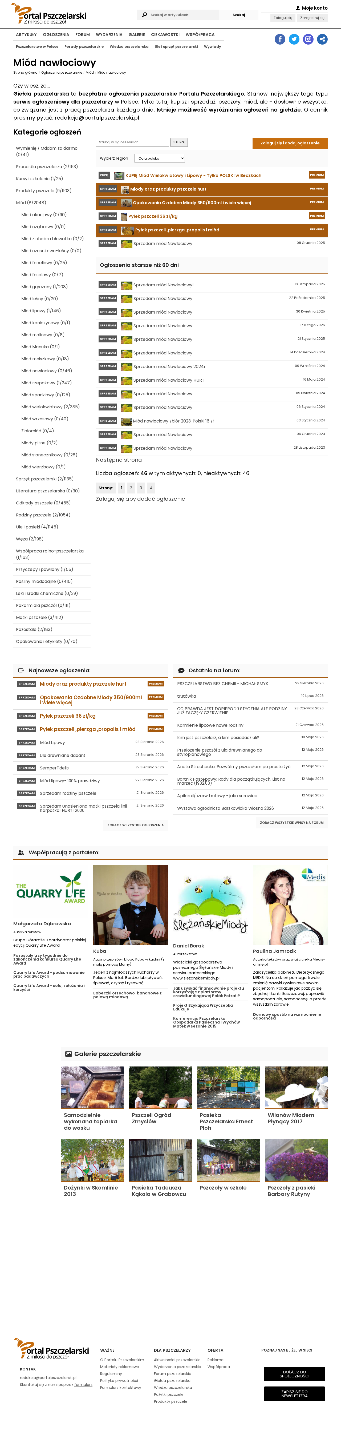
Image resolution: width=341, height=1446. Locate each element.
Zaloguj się (283, 17)
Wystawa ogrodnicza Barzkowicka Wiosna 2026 (250, 808)
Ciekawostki (165, 34)
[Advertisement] (34, 1127)
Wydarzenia (109, 34)
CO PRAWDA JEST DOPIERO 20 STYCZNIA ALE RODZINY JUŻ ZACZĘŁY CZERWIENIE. (250, 711)
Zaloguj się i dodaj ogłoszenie (290, 143)
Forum (82, 34)
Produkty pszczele (170, 1401)
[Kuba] (130, 905)
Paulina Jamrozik (274, 951)
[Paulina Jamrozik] (290, 905)
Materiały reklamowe (119, 1366)
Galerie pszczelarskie (107, 1053)
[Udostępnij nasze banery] (322, 39)
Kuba (99, 951)
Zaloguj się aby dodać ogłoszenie (140, 499)
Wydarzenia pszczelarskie (177, 1366)
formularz (83, 1384)
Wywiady (212, 46)
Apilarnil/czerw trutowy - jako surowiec (250, 796)
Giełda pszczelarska (172, 1380)
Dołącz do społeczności (294, 1374)
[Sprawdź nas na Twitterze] (294, 39)
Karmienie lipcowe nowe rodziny (250, 725)
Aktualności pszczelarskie (177, 1359)
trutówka (250, 696)
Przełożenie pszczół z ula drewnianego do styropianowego (250, 752)
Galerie (137, 34)
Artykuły (26, 34)
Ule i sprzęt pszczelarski (176, 46)
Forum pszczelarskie (172, 1373)
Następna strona (119, 460)
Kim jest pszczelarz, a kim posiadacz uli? (250, 737)
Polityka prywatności (119, 1380)
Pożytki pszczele (169, 1394)
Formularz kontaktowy (120, 1387)
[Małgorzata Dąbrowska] (50, 891)
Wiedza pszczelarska (129, 46)
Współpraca (200, 34)
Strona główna (25, 72)
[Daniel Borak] (210, 902)
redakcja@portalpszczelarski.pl (48, 1377)
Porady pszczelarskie (84, 46)
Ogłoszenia (56, 34)
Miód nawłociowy (112, 72)
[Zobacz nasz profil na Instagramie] (308, 39)
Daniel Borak (188, 945)
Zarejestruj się (312, 17)
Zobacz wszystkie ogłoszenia (135, 825)
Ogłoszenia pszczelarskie (61, 72)
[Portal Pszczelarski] (73, 12)
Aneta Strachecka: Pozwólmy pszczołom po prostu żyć (250, 766)
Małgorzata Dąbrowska (42, 923)
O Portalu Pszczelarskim (122, 1359)
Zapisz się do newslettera (294, 1393)
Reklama (216, 1359)
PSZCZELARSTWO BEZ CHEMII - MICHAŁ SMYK (250, 683)
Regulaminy (111, 1373)
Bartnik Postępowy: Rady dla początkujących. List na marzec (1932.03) (250, 781)
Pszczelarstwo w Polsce (37, 46)
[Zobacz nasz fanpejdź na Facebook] (280, 39)
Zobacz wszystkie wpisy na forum (292, 822)
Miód (90, 72)
